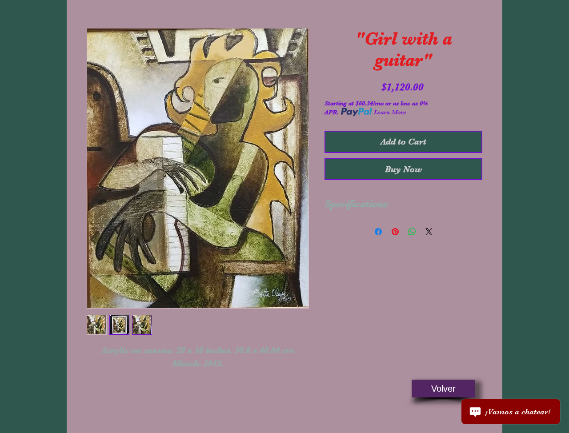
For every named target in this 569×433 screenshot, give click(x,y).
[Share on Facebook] (378, 231)
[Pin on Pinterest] (395, 231)
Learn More (390, 112)
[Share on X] (429, 231)
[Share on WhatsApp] (412, 231)
